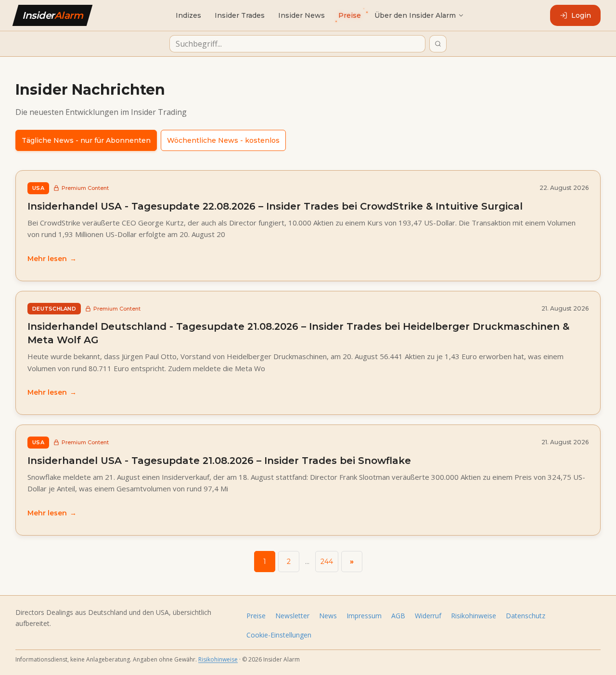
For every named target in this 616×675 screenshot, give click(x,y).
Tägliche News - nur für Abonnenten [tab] (86, 140)
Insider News (301, 15)
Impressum (364, 615)
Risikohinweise (473, 615)
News (328, 615)
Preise (256, 615)
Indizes (188, 15)
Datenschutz (525, 615)
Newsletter (292, 615)
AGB (398, 615)
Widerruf (428, 615)
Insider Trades (240, 15)
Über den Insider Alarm (415, 15)
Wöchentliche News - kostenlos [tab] (223, 140)
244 (327, 561)
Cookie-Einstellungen (278, 634)
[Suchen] (438, 43)
